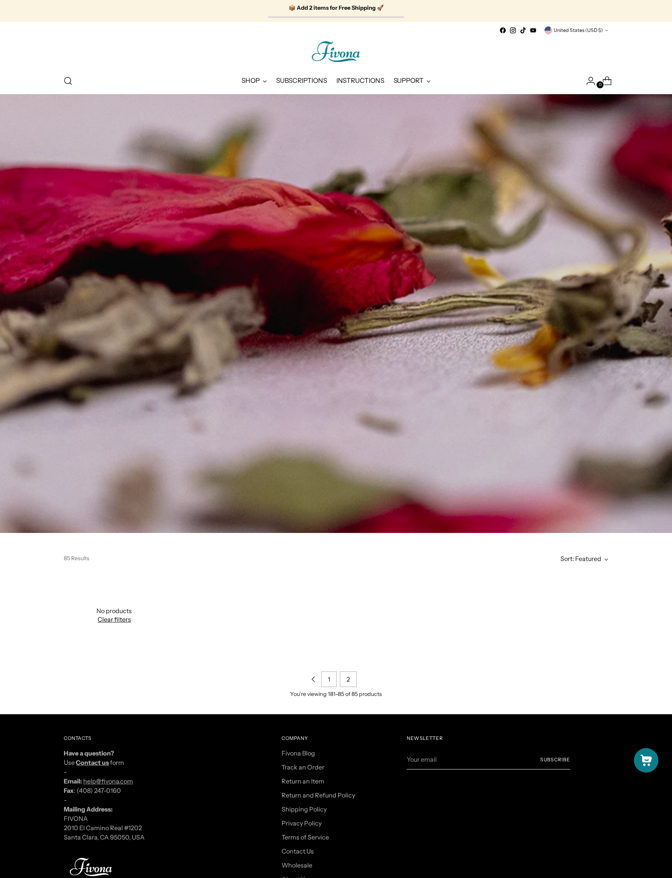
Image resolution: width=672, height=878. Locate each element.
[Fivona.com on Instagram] (512, 30)
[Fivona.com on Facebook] (502, 30)
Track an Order (303, 767)
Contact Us (298, 851)
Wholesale (297, 865)
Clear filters (114, 619)
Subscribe (555, 759)
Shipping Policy (304, 809)
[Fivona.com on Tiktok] (523, 30)
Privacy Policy (302, 823)
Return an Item (303, 781)
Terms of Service (305, 837)
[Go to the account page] (587, 81)
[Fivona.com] (336, 52)
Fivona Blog (298, 753)
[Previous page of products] (313, 679)
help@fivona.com (108, 781)
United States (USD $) (578, 30)
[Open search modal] (68, 81)
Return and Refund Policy (318, 795)
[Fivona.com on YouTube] (533, 30)
